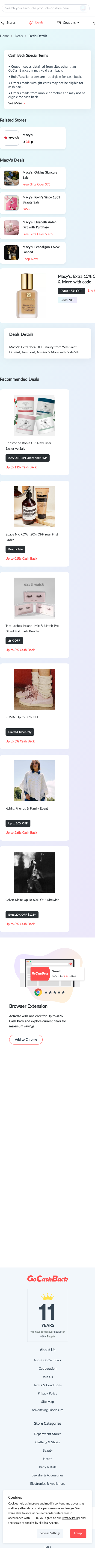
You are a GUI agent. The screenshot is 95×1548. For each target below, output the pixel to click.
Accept (78, 1533)
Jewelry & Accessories (47, 1475)
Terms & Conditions (48, 1385)
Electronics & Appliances (47, 1483)
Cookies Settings (50, 1533)
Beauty (48, 1450)
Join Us (47, 1377)
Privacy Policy (47, 1393)
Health (47, 1459)
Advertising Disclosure (47, 1410)
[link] (4, 36)
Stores (10, 22)
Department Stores (47, 1434)
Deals (39, 22)
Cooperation (47, 1368)
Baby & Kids (47, 1467)
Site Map (47, 1401)
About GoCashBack (47, 1360)
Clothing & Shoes (47, 1442)
